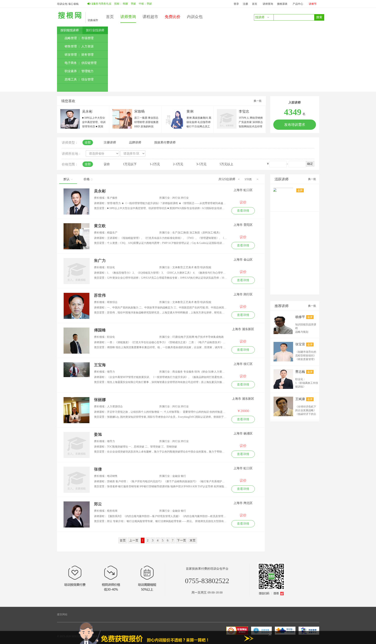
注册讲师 (110, 142)
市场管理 (87, 38)
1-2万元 (155, 164)
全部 (88, 142)
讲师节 (313, 3)
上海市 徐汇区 (243, 364)
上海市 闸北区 (243, 503)
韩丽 (115, 3)
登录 (236, 3)
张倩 (98, 469)
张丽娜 (100, 400)
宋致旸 (139, 111)
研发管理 (71, 54)
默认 (67, 179)
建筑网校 (62, 614)
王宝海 (100, 365)
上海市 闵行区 (243, 294)
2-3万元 (178, 164)
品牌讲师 (135, 142)
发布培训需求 (294, 124)
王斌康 (300, 399)
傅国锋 (100, 330)
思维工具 (71, 79)
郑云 (98, 504)
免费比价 (172, 17)
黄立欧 (100, 226)
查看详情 (243, 210)
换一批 (258, 100)
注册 (245, 3)
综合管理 (87, 79)
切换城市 (93, 20)
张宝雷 (300, 344)
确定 (310, 163)
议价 (107, 164)
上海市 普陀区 (243, 224)
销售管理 (71, 46)
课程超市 (150, 17)
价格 (87, 179)
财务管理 (87, 54)
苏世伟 (100, 295)
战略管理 (71, 38)
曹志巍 (300, 371)
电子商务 (71, 63)
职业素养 (71, 71)
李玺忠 (244, 111)
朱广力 (100, 260)
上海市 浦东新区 (243, 329)
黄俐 (189, 111)
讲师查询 (268, 3)
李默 (123, 3)
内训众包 (195, 17)
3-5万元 (201, 164)
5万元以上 (226, 164)
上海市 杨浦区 (243, 433)
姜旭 (98, 434)
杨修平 (300, 317)
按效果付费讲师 (165, 142)
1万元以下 (130, 164)
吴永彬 (87, 111)
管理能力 (87, 71)
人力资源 (87, 46)
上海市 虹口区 (243, 190)
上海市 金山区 (243, 259)
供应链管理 (89, 63)
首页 (254, 3)
